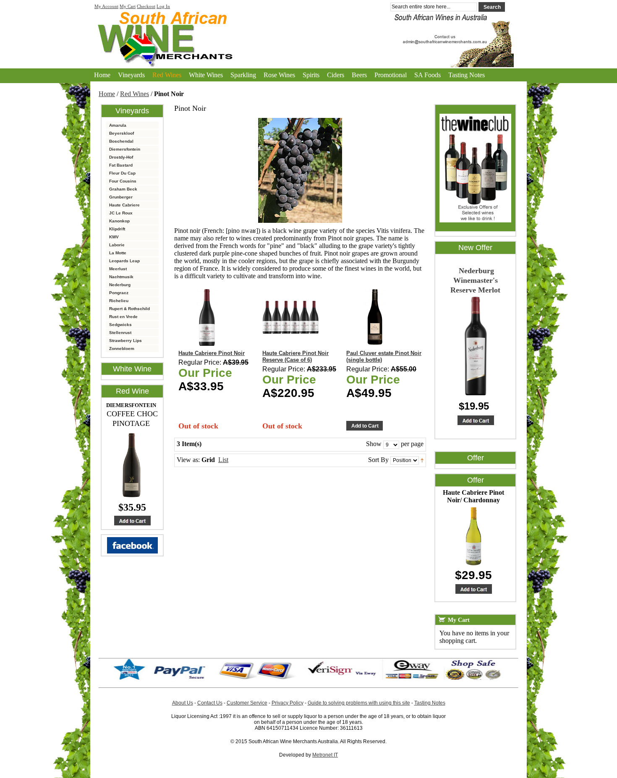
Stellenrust (120, 332)
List (223, 459)
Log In (163, 6)
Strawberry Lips (125, 340)
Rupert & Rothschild (129, 308)
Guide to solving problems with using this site (359, 703)
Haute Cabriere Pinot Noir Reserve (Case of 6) (295, 356)
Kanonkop (119, 221)
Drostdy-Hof (121, 157)
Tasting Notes (466, 74)
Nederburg (120, 284)
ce (264, 703)
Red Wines (134, 93)
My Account (106, 6)
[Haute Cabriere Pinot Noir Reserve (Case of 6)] (290, 317)
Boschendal (121, 141)
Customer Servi (244, 703)
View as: (188, 459)
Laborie (117, 245)
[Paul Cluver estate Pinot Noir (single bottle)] (374, 317)
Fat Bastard (121, 165)
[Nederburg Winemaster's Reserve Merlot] (475, 420)
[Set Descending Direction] (422, 459)
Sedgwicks (120, 324)
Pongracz (118, 292)
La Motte (117, 253)
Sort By (378, 459)
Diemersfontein (124, 149)
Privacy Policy (287, 703)
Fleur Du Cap (122, 173)
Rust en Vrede (123, 316)
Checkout (146, 6)
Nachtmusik (121, 276)
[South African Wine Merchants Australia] (308, 35)
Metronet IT (325, 755)
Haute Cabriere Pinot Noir (211, 353)
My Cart (128, 6)
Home (102, 74)
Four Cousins (122, 181)
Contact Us (209, 703)
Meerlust (118, 268)
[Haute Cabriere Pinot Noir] (206, 317)
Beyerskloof (121, 133)
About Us (182, 703)
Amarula (117, 125)
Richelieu (118, 300)
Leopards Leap (124, 260)
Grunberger (121, 197)
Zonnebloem (121, 348)
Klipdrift (117, 229)
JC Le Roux (121, 213)
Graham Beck (123, 189)
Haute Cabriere (124, 205)
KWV (114, 237)
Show (374, 443)
